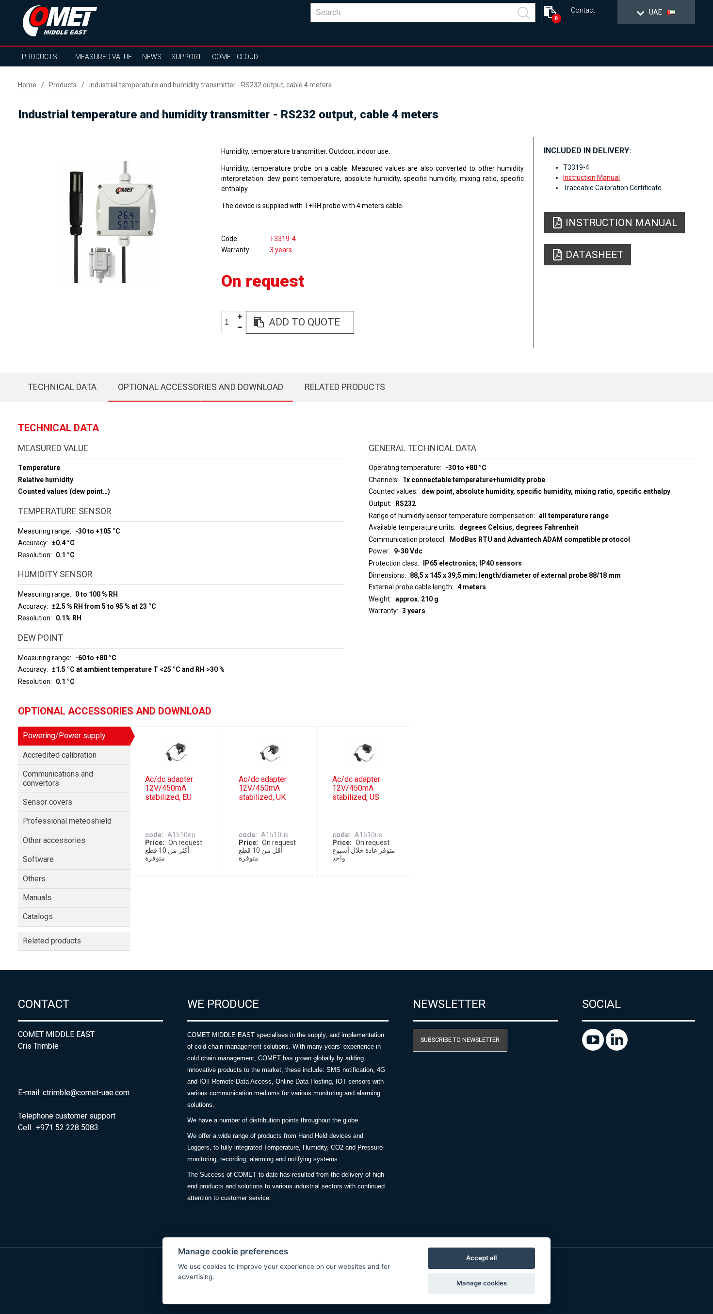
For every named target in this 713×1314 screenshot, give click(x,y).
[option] (109, 222)
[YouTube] (594, 1048)
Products (39, 57)
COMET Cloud (235, 57)
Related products (345, 387)
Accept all (481, 1258)
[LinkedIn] (617, 1048)
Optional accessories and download (200, 387)
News (152, 57)
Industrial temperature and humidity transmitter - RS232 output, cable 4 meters (210, 85)
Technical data (62, 387)
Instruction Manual (591, 177)
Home (27, 85)
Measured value (103, 57)
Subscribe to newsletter (460, 1039)
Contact (583, 10)
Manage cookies (481, 1283)
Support (186, 57)
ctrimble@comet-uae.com (86, 1092)
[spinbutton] (230, 322)
